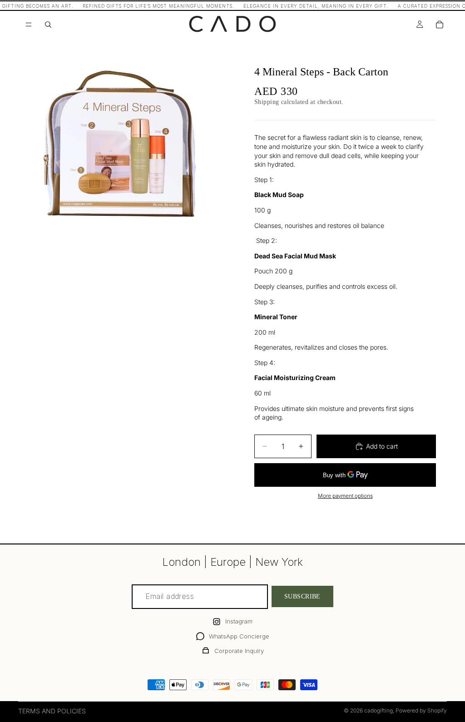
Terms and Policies (52, 711)
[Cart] (440, 25)
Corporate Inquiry (239, 650)
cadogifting (378, 710)
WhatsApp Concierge (239, 636)
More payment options (345, 496)
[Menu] (28, 24)
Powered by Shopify (421, 710)
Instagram (238, 621)
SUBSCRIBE (302, 596)
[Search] (48, 25)
